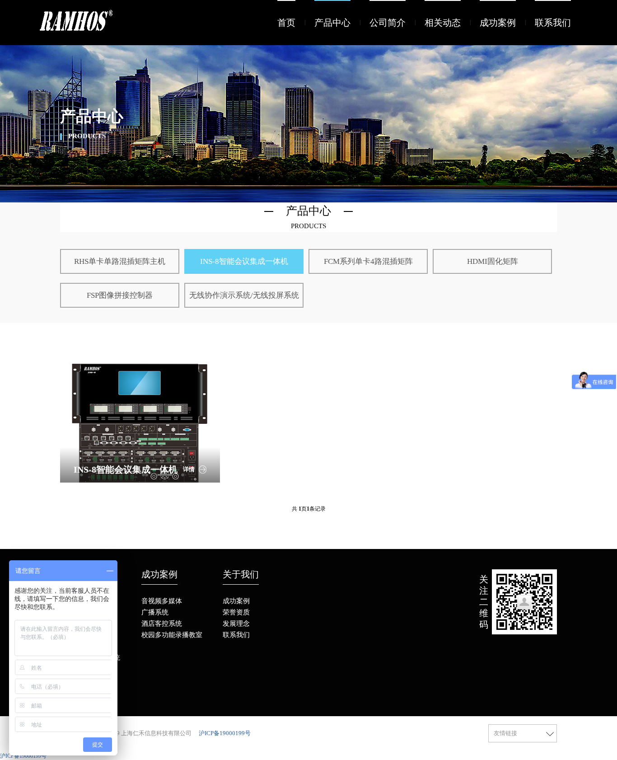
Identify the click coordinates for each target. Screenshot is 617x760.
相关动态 (443, 23)
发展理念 (236, 623)
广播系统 (154, 612)
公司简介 (387, 23)
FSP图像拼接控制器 (120, 295)
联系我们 (553, 23)
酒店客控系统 (161, 623)
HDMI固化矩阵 (492, 261)
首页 (286, 23)
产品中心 (332, 23)
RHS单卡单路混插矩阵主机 (119, 261)
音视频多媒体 (161, 601)
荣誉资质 (236, 612)
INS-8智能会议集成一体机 (244, 261)
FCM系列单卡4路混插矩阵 (368, 261)
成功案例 (498, 23)
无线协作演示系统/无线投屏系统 (244, 295)
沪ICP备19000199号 (225, 733)
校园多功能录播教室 (171, 634)
